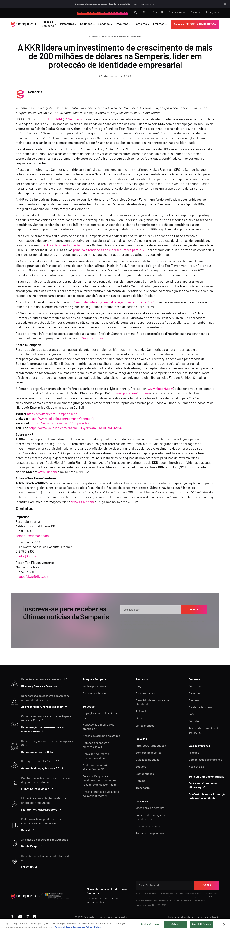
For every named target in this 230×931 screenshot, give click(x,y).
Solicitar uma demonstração (206, 776)
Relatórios (142, 711)
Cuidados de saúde (148, 759)
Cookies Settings (150, 924)
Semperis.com (92, 338)
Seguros (141, 766)
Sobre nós (195, 686)
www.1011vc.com (82, 502)
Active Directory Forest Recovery (42, 706)
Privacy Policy (190, 621)
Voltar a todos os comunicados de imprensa (116, 37)
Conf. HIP (158, 12)
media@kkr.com (27, 556)
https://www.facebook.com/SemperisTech (61, 423)
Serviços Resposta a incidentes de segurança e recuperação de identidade (100, 780)
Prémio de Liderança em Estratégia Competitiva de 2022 (113, 302)
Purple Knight (30, 846)
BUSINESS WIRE (51, 119)
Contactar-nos (177, 12)
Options (175, 924)
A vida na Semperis (200, 707)
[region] (115, 924)
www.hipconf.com (160, 389)
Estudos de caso (146, 693)
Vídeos (140, 718)
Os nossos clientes (94, 693)
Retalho (141, 780)
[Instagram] (34, 916)
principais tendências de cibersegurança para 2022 (109, 250)
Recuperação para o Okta (37, 752)
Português (211, 12)
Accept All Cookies (201, 924)
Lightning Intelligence (35, 789)
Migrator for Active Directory (39, 809)
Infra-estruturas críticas (151, 745)
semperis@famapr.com (32, 536)
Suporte (195, 12)
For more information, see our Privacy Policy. (78, 927)
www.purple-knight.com (132, 393)
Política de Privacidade (145, 900)
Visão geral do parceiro (150, 808)
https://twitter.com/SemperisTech (52, 414)
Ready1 (25, 830)
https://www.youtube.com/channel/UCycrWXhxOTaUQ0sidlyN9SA (75, 428)
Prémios (194, 752)
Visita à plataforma (94, 686)
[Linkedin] (27, 916)
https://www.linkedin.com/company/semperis (61, 418)
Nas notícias (196, 766)
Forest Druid (29, 867)
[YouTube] (20, 916)
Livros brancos (145, 725)
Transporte (143, 787)
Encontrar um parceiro (150, 826)
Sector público (145, 773)
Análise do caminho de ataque (101, 735)
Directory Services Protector (60, 245)
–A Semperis (73, 119)
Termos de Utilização (207, 917)
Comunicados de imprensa (205, 759)
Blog (144, 12)
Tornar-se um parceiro (150, 833)
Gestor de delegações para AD (40, 768)
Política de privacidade (180, 917)
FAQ (191, 714)
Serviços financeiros (149, 752)
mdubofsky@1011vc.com (32, 576)
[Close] (224, 924)
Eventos (194, 700)
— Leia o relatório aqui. (115, 4)
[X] (13, 916)
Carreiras (194, 693)
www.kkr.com (47, 472)
